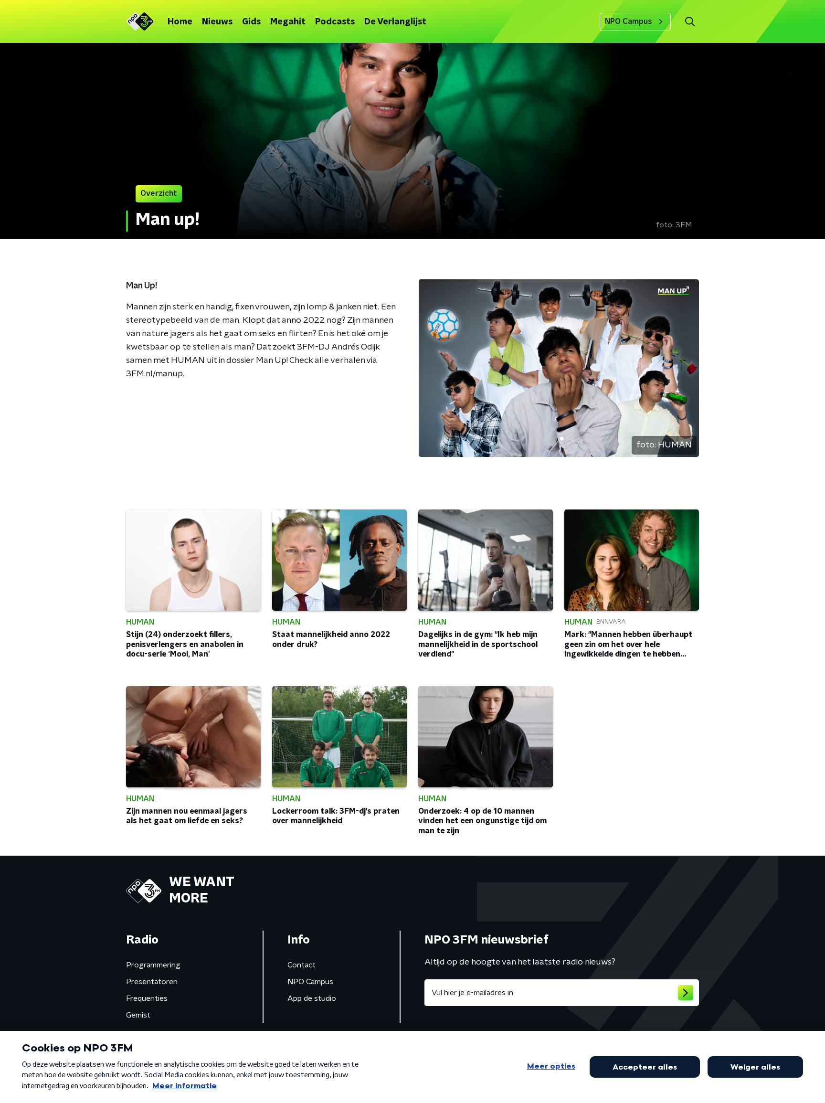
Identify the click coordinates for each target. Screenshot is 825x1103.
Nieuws (217, 22)
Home (180, 22)
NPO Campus (628, 21)
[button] (689, 22)
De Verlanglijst (395, 22)
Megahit (288, 22)
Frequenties (147, 998)
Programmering (153, 965)
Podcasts (335, 22)
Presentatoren (152, 982)
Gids (251, 22)
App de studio (311, 998)
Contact (301, 965)
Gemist (138, 1015)
